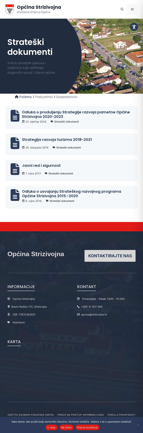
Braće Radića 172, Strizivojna (29, 306)
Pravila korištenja (87, 427)
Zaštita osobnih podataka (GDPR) (31, 414)
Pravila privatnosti (121, 414)
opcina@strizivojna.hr (94, 314)
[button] (122, 9)
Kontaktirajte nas (110, 255)
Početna (25, 97)
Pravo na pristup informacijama (81, 414)
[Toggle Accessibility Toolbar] (134, 26)
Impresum (19, 322)
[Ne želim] (138, 425)
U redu (51, 427)
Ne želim (66, 427)
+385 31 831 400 (92, 306)
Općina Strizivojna (39, 7)
